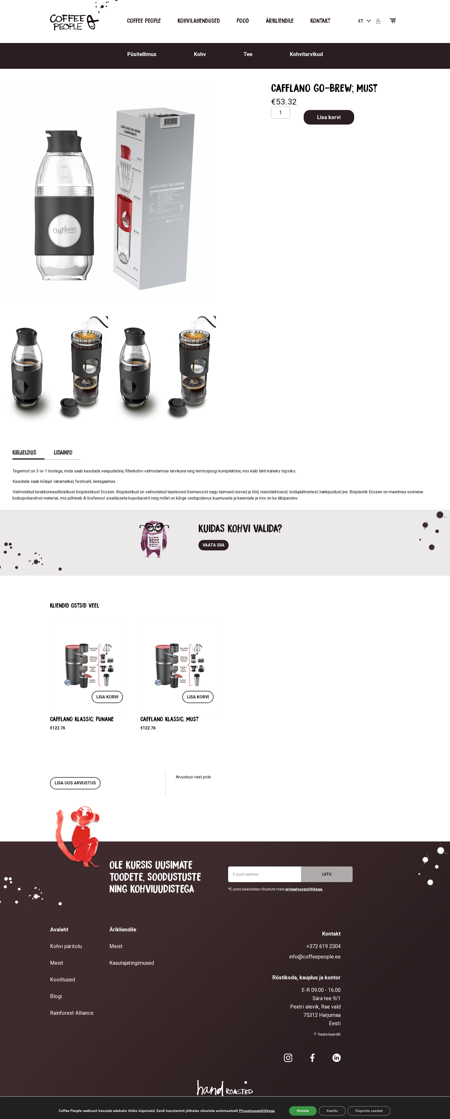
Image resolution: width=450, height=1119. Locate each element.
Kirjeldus (24, 452)
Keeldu (332, 1110)
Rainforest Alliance (71, 1013)
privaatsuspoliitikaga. (304, 889)
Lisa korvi (329, 117)
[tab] (28, 452)
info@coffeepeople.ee (315, 957)
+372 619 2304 (323, 946)
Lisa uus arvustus (75, 782)
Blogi (56, 996)
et (361, 21)
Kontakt (320, 20)
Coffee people (144, 20)
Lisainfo (63, 452)
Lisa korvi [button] (107, 696)
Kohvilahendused (199, 20)
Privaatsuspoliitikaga (257, 1110)
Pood (243, 20)
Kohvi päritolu (66, 946)
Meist (56, 963)
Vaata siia (213, 545)
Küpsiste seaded (369, 1110)
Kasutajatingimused (131, 963)
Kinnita (303, 1110)
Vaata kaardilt (329, 1034)
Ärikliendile (280, 20)
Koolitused (62, 979)
